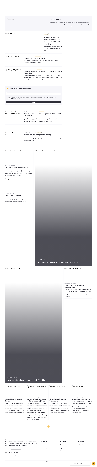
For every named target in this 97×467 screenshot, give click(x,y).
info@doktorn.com (20, 456)
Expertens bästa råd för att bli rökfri (16, 167)
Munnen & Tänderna (34, 111)
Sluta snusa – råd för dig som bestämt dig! (37, 134)
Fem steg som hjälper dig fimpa (34, 58)
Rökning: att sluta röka (51, 37)
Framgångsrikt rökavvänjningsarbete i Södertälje (26, 380)
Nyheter (61, 444)
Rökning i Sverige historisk (13, 196)
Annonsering (44, 448)
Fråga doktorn (63, 448)
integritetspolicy (26, 97)
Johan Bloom (16, 452)
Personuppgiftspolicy (45, 450)
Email (7, 92)
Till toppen (49, 461)
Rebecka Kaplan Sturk (16, 449)
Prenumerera (33, 102)
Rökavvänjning (53, 33)
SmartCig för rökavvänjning (81, 399)
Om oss (43, 444)
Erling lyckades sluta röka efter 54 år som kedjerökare (57, 262)
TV (60, 446)
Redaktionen (44, 446)
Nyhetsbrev (62, 450)
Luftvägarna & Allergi (32, 69)
